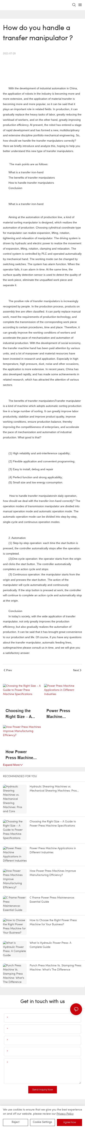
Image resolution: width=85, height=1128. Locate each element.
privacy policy (65, 1113)
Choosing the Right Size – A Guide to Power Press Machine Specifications (20, 714)
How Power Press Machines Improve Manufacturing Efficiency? (20, 755)
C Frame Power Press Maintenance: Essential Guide (52, 899)
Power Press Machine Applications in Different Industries (60, 714)
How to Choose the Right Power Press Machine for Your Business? (53, 922)
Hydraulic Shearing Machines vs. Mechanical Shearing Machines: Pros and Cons (53, 789)
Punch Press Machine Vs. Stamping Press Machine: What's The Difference (55, 967)
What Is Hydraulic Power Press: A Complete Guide (50, 945)
